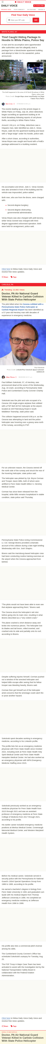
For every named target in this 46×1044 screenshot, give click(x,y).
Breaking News (6, 9)
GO (35, 20)
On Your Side (31, 9)
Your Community (19, 9)
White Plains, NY (9, 32)
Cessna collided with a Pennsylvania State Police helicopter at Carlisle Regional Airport (22, 307)
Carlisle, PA (7, 285)
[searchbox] (20, 20)
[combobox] (18, 20)
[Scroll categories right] (44, 9)
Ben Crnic (9, 104)
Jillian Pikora (10, 377)
